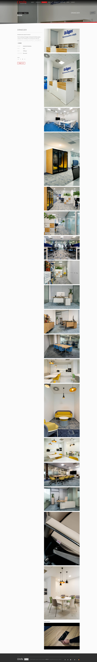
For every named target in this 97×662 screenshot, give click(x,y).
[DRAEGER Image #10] (62, 322)
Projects (44, 2)
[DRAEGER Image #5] (62, 199)
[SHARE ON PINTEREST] (22, 59)
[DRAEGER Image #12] (62, 371)
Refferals (62, 2)
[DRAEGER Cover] (62, 40)
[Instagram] (65, 660)
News (68, 2)
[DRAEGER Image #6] (62, 223)
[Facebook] (68, 660)
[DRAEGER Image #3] (62, 120)
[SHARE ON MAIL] (25, 59)
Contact (73, 2)
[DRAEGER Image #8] (62, 272)
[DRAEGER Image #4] (62, 159)
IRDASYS (47, 659)
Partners (56, 2)
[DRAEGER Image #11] (62, 346)
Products (38, 2)
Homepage (20, 13)
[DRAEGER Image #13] (62, 410)
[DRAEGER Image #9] (62, 297)
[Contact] (75, 660)
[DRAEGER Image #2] (62, 80)
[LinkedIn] (71, 660)
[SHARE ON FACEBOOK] (20, 59)
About (32, 2)
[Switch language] (79, 660)
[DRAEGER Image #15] (62, 474)
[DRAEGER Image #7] (62, 248)
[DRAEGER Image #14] (62, 450)
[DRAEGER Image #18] (62, 593)
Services (50, 2)
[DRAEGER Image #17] (62, 538)
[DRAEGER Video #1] (62, 636)
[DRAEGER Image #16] (62, 499)
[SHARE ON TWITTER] (18, 59)
